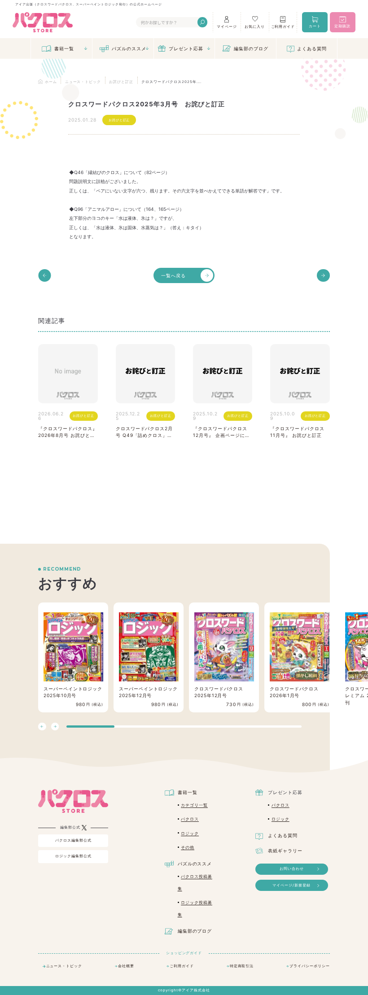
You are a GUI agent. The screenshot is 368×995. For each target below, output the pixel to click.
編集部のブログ (251, 48)
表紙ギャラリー (285, 850)
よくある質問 (312, 48)
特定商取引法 (242, 966)
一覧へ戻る (173, 275)
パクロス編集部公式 (73, 840)
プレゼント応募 (186, 48)
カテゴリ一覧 (194, 805)
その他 (187, 847)
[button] (55, 726)
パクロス (190, 818)
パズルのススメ (129, 48)
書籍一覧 (64, 48)
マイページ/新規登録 (291, 885)
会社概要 (126, 966)
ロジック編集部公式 (73, 856)
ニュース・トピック (64, 966)
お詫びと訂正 (119, 120)
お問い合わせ (292, 868)
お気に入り (255, 26)
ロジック (190, 833)
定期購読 (342, 26)
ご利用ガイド (283, 26)
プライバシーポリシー (309, 966)
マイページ (227, 26)
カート (315, 26)
